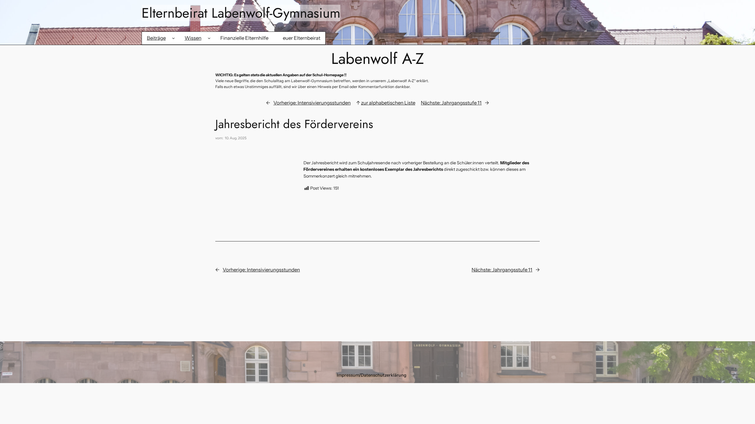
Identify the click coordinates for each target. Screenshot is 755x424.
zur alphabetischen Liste (388, 103)
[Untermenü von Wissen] (209, 38)
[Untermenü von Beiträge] (173, 38)
